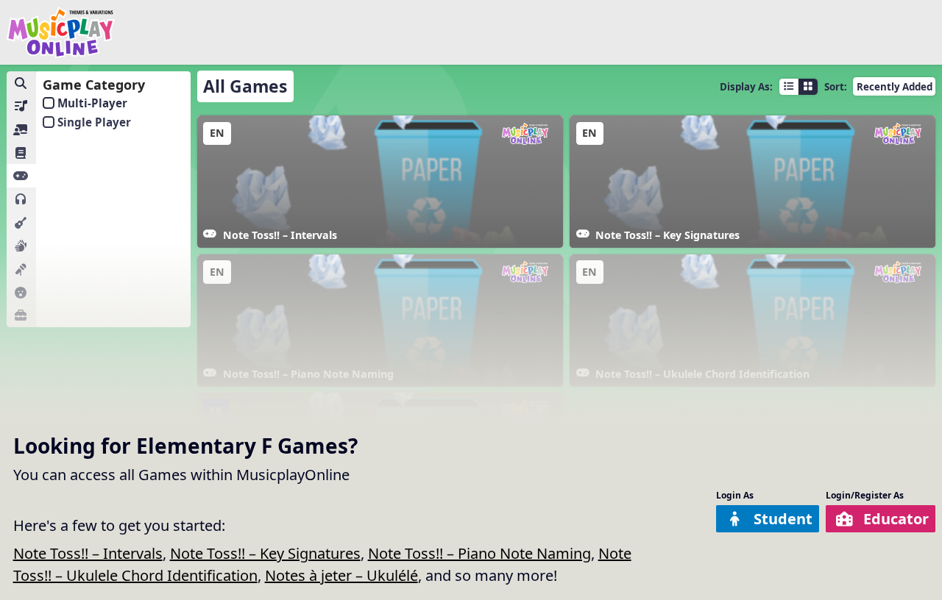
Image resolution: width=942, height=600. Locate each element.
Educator (896, 519)
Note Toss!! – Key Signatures (265, 553)
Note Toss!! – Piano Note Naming (479, 553)
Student (783, 519)
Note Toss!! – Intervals (88, 553)
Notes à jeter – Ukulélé (341, 575)
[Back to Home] (61, 32)
